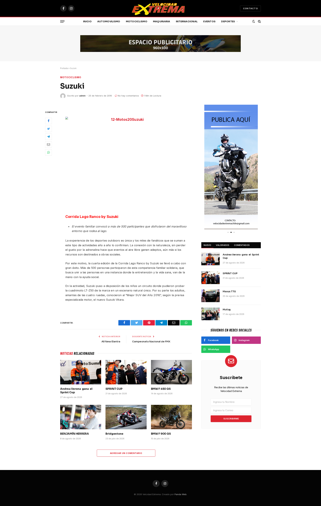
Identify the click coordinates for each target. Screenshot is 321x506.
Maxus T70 (229, 291)
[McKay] (210, 314)
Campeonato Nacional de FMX (151, 341)
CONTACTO (250, 8)
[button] (208, 167)
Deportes (228, 21)
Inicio (87, 21)
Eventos (209, 21)
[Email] (48, 144)
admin (82, 95)
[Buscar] (259, 21)
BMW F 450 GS (161, 389)
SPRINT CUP (113, 389)
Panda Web (181, 494)
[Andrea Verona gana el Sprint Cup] (80, 372)
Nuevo (207, 245)
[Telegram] (48, 136)
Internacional (187, 21)
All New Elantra (110, 341)
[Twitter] (48, 129)
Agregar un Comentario (126, 453)
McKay (227, 309)
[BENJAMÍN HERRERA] (80, 417)
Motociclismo (136, 21)
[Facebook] (48, 121)
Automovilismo (108, 21)
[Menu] (62, 21)
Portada (64, 68)
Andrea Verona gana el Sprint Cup (76, 390)
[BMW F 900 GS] (171, 417)
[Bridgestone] (125, 417)
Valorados (222, 245)
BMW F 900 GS (161, 433)
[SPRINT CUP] (125, 372)
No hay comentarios (128, 95)
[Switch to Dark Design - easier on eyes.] (253, 21)
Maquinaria (161, 21)
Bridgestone (114, 433)
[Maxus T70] (210, 295)
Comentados (242, 245)
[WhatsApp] (48, 152)
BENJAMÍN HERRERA (74, 433)
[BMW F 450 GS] (171, 372)
